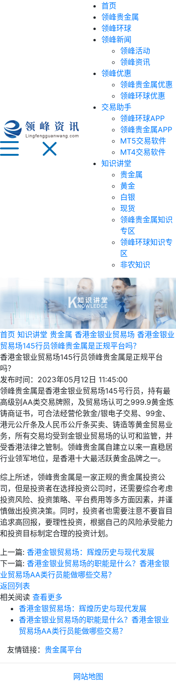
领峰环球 (116, 28)
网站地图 (88, 676)
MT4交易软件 (143, 152)
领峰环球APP (142, 118)
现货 (127, 208)
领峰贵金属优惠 (146, 84)
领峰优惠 (116, 73)
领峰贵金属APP (146, 129)
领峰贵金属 (120, 17)
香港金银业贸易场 (105, 334)
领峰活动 (135, 50)
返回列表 (15, 586)
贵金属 (131, 174)
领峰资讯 (135, 62)
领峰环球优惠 (142, 95)
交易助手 (116, 107)
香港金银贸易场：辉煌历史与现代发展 (90, 552)
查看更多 (47, 597)
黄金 (127, 185)
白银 (127, 197)
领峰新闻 (116, 39)
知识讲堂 (116, 163)
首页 (108, 5)
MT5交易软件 (143, 140)
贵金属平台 (63, 649)
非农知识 (135, 264)
